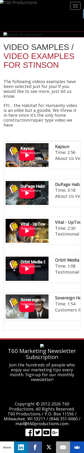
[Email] (63, 447)
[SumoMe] (77, 447)
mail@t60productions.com (42, 423)
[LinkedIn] (21, 447)
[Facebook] (35, 447)
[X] (49, 447)
